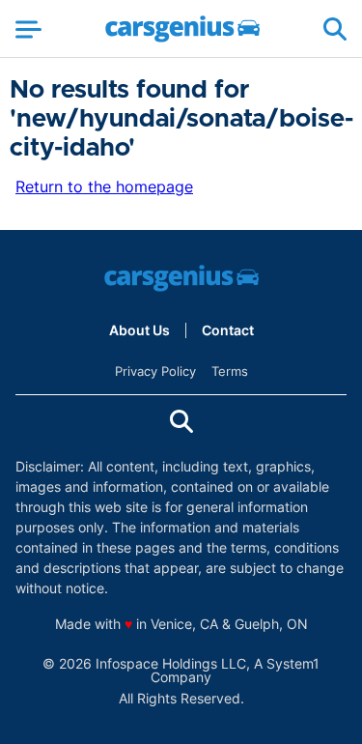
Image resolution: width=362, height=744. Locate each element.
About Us (139, 330)
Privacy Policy (155, 371)
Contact (228, 330)
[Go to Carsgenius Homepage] (182, 29)
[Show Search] (335, 29)
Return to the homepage (104, 186)
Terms (229, 371)
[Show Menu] (28, 29)
